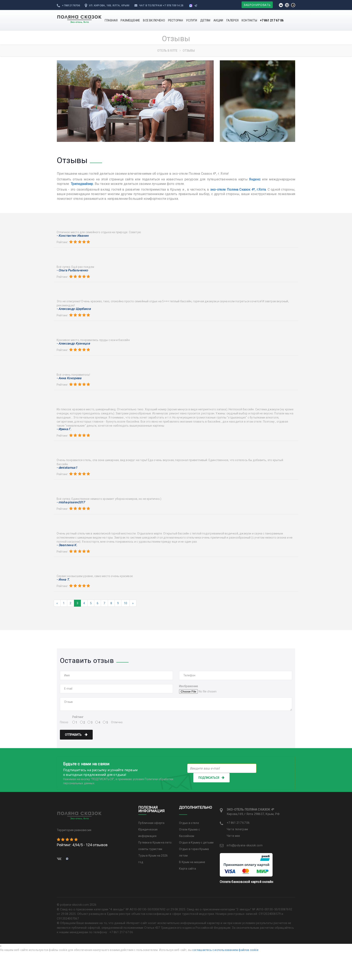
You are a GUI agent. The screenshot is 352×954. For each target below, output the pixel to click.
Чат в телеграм (150, 5)
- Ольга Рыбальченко (72, 270)
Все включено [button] (154, 20)
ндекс (256, 179)
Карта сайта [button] (187, 868)
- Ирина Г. (64, 429)
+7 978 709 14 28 (173, 5)
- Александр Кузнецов (73, 343)
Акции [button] (218, 20)
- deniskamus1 (67, 467)
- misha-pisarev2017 (71, 502)
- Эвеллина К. (67, 545)
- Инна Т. (63, 579)
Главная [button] (111, 20)
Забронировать (257, 5)
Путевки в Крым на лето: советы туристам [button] (155, 846)
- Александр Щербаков (74, 308)
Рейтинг (78, 717)
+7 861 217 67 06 (272, 20)
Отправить (73, 734)
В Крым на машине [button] (192, 862)
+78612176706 (70, 5)
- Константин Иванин (73, 235)
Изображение (188, 686)
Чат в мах (233, 835)
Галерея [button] (232, 20)
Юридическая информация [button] (147, 833)
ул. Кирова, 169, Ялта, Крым (109, 5)
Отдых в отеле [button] (189, 823)
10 (125, 603)
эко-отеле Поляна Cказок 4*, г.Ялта (238, 189)
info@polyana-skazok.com (245, 845)
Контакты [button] (249, 20)
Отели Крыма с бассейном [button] (189, 833)
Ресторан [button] (175, 20)
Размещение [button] (130, 20)
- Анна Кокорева (69, 378)
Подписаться (208, 777)
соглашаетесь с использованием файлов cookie (225, 950)
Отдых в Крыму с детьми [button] (196, 842)
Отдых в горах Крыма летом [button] (194, 852)
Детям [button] (205, 20)
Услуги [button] (191, 20)
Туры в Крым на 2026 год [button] (153, 859)
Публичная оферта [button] (151, 823)
